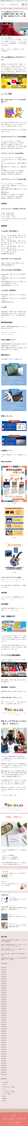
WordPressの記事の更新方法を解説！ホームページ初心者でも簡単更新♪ (13, 940)
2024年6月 (3, 997)
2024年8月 (3, 992)
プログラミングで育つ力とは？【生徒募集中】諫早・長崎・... (17, 925)
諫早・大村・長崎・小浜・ (7, 712)
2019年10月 (4, 1074)
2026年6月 (3, 967)
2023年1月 (3, 1024)
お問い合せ (11, 1119)
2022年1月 (3, 1049)
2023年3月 (3, 1019)
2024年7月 (3, 994)
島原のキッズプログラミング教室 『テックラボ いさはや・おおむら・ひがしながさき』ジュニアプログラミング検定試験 (14, 714)
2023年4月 (3, 1017)
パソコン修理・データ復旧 (9, 1091)
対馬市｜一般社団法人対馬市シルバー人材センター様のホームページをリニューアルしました (13, 945)
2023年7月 (3, 1010)
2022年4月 (3, 1042)
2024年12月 (4, 983)
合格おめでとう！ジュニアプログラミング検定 (11, 598)
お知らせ (5, 1084)
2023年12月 (4, 1003)
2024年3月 (3, 1001)
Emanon (17, 1124)
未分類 (4, 1100)
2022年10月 (4, 1028)
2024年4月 (3, 999)
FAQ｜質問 (5, 1082)
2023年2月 (3, 1022)
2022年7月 (3, 1035)
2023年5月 (3, 1015)
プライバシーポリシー (20, 1119)
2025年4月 (3, 981)
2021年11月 (3, 1051)
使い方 (4, 1096)
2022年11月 (4, 1026)
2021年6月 (3, 1060)
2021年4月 (3, 1063)
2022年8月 (3, 1033)
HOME (4, 1118)
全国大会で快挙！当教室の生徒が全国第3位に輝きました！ (17, 908)
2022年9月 (3, 1031)
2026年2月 (3, 969)
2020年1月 (3, 1072)
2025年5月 (3, 978)
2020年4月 (3, 1069)
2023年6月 (3, 1013)
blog (6, 1119)
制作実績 (5, 1098)
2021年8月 (3, 1058)
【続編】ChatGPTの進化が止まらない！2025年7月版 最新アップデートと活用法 (14, 958)
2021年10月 (4, 1054)
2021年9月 (3, 1056)
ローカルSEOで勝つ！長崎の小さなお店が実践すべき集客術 (13, 954)
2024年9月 (3, 990)
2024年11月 (4, 985)
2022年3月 (3, 1044)
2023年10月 (4, 1006)
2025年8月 (3, 972)
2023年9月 (3, 1008)
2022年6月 (3, 1038)
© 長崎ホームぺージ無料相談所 (14, 1122)
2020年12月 (4, 1067)
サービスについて (11, 1118)
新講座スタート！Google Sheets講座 (9, 610)
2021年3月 (3, 1065)
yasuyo (11, 20)
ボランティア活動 (7, 1093)
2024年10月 (4, 987)
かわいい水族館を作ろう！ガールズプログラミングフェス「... (17, 899)
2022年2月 (3, 1047)
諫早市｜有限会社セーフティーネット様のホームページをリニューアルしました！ (13, 949)
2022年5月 (3, 1040)
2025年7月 (3, 974)
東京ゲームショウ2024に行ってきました (17, 917)
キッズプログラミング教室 (9, 1087)
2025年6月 (3, 976)
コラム (4, 1089)
